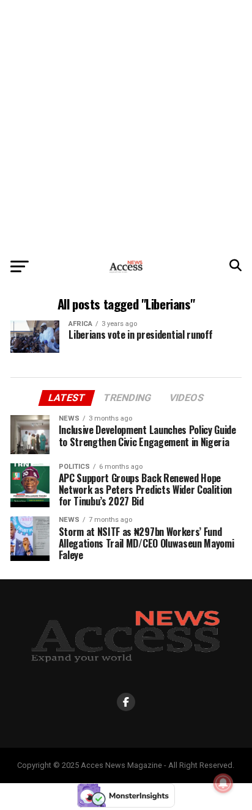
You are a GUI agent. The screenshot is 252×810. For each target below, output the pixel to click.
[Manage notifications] (223, 783)
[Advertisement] (126, 125)
